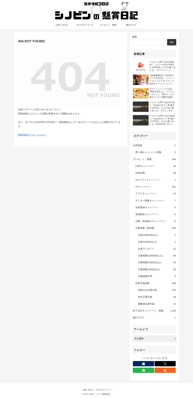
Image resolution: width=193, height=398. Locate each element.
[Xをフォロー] (165, 363)
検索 (134, 37)
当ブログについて (103, 390)
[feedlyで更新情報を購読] (143, 370)
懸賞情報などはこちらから (32, 135)
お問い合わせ (87, 390)
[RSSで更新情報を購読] (165, 370)
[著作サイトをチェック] (143, 363)
